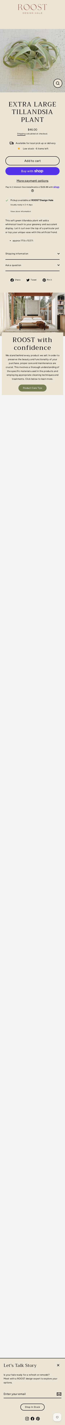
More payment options (32, 181)
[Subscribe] (58, 1394)
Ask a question (13, 265)
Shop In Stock (32, 1407)
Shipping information (16, 253)
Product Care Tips (32, 388)
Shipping (21, 134)
